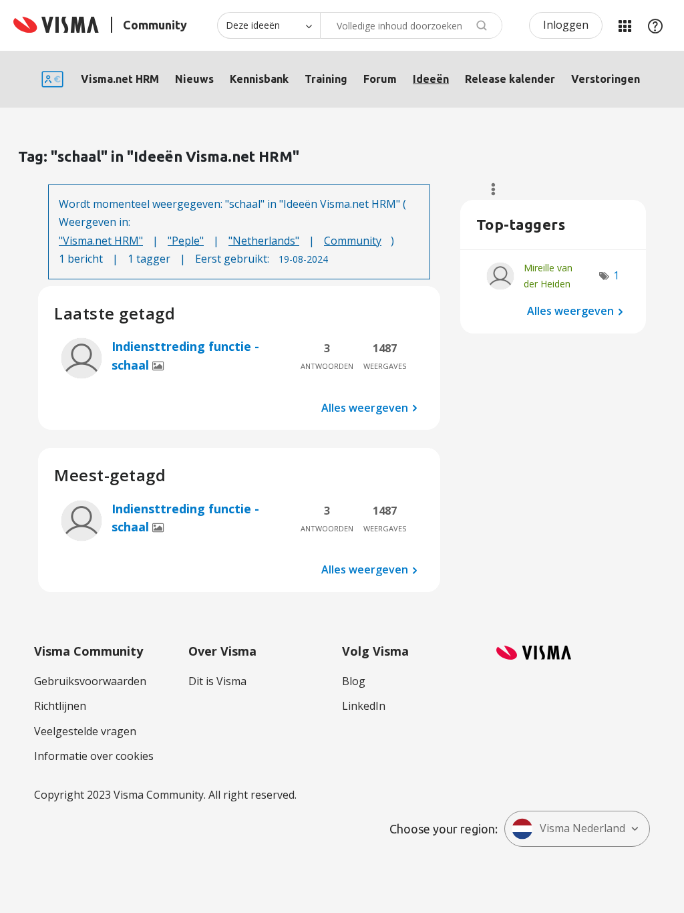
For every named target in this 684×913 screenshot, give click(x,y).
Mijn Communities (624, 25)
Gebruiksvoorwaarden (90, 681)
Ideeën (431, 79)
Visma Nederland (582, 828)
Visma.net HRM (120, 79)
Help (655, 25)
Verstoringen (605, 79)
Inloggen (565, 24)
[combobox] (411, 25)
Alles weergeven (364, 407)
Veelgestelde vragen (85, 731)
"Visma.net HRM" (101, 240)
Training (326, 79)
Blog (353, 681)
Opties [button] (487, 189)
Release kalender (510, 79)
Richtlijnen (60, 705)
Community (352, 240)
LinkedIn (363, 705)
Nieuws (194, 79)
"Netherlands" (263, 240)
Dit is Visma (217, 681)
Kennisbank (259, 79)
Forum (380, 79)
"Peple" (186, 240)
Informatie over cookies (94, 756)
